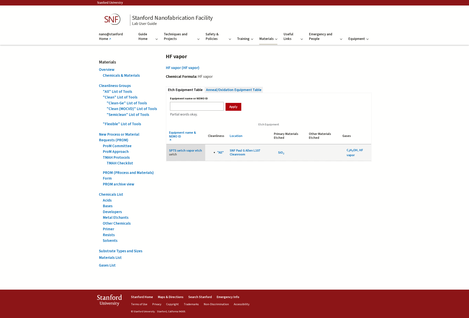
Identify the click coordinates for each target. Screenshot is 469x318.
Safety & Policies (212, 36)
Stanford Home (142, 297)
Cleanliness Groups (115, 85)
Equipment (356, 38)
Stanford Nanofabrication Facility (172, 17)
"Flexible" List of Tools (122, 124)
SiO (281, 152)
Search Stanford (200, 297)
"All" (220, 152)
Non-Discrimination (216, 304)
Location (236, 136)
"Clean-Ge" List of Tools (127, 103)
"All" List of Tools (117, 91)
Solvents (110, 240)
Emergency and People (320, 36)
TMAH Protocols (116, 157)
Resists (109, 235)
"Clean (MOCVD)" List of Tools (132, 108)
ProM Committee (117, 146)
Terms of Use (139, 304)
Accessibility (241, 304)
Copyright (172, 304)
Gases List (107, 265)
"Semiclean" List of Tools (128, 114)
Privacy (156, 304)
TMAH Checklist (120, 163)
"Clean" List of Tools (120, 97)
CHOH (352, 150)
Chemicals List (111, 194)
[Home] (113, 19)
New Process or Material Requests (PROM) (119, 137)
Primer (108, 229)
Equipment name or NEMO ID (189, 98)
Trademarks (191, 304)
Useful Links (288, 36)
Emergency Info (228, 297)
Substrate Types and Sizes (120, 251)
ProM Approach (116, 151)
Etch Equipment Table (186, 89)
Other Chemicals (117, 223)
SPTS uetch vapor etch (185, 150)
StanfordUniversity (109, 301)
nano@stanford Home (111, 38)
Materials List (110, 257)
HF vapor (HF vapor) (182, 67)
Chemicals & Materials (121, 75)
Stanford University (110, 3)
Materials (266, 38)
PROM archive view (118, 184)
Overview (107, 69)
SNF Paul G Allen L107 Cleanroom (245, 152)
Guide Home (142, 36)
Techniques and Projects (175, 36)
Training (243, 38)
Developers (112, 212)
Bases (107, 206)
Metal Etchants (115, 217)
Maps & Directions (170, 297)
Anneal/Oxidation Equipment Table (233, 89)
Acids (107, 200)
